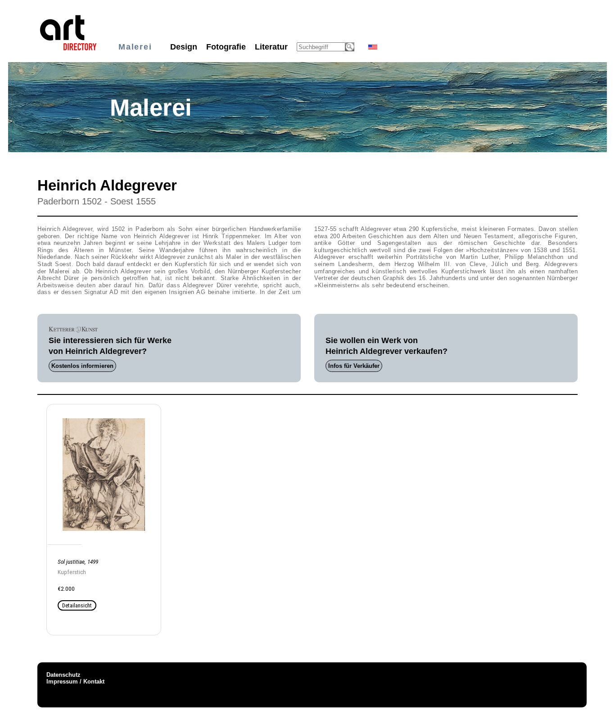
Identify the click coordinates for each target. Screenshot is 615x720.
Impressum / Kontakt (75, 681)
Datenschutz (63, 674)
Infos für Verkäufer (354, 365)
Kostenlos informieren (82, 365)
